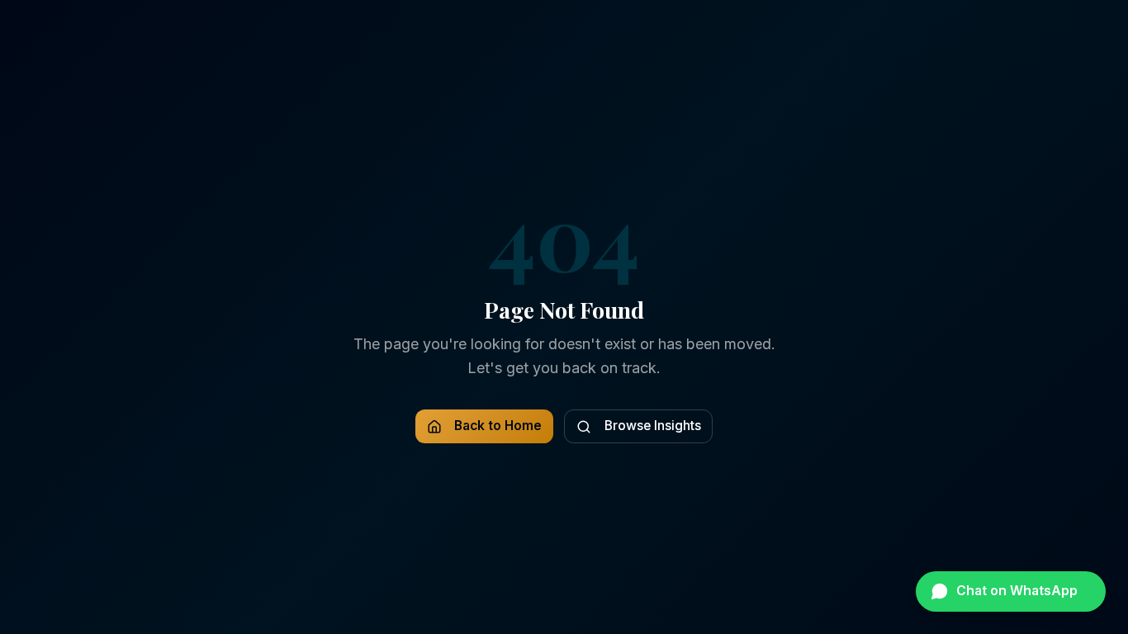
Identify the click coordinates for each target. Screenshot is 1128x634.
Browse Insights (652, 425)
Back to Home (498, 425)
